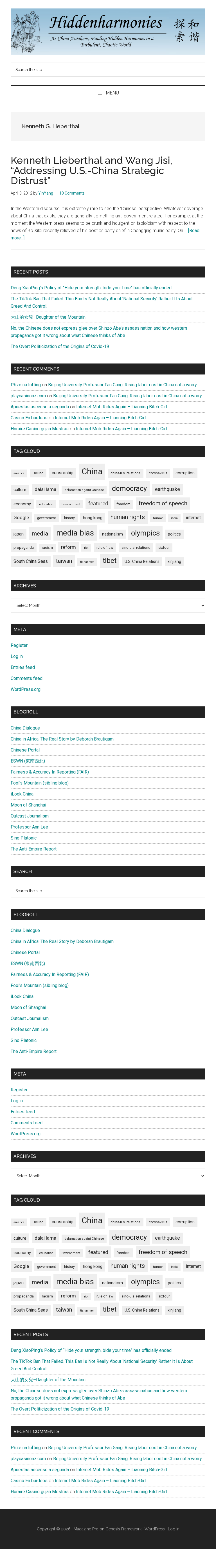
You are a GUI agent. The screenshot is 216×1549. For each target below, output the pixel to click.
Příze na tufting (26, 384)
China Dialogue (25, 728)
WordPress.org (25, 689)
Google (21, 517)
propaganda (24, 547)
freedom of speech (163, 503)
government (46, 518)
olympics (145, 533)
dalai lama (45, 489)
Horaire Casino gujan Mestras (40, 428)
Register (19, 645)
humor (158, 518)
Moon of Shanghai (28, 805)
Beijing (38, 473)
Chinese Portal (25, 750)
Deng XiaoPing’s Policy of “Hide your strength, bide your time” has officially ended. (91, 287)
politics (174, 534)
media (40, 533)
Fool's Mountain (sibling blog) (40, 783)
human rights (128, 517)
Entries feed (23, 667)
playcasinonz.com (28, 395)
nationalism (112, 534)
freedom (123, 504)
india (174, 518)
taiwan (64, 561)
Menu (112, 93)
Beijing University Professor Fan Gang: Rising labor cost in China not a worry (122, 384)
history (69, 518)
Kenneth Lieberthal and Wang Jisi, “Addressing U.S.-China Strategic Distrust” (91, 170)
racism (47, 548)
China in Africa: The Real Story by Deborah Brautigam (62, 739)
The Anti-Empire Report (34, 849)
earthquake (167, 489)
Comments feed (26, 678)
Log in (17, 656)
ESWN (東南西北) (28, 761)
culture (20, 489)
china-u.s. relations (126, 473)
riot (86, 548)
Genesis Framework (123, 1529)
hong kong (92, 517)
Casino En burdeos (29, 417)
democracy (129, 488)
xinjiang (174, 561)
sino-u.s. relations (136, 547)
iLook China (22, 794)
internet (193, 517)
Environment (71, 504)
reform (68, 547)
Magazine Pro (86, 1529)
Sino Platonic (24, 838)
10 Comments (72, 193)
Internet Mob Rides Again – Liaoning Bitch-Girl (121, 406)
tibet (109, 561)
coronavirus (158, 473)
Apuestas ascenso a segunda (40, 406)
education (46, 504)
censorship (62, 472)
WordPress (155, 1529)
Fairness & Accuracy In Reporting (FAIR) (50, 772)
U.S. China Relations (142, 561)
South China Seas (31, 561)
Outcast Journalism (30, 816)
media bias (75, 532)
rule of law (104, 547)
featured (98, 503)
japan (19, 534)
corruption (185, 473)
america (19, 473)
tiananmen (87, 562)
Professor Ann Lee (29, 827)
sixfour (164, 548)
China (92, 471)
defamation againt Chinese (84, 490)
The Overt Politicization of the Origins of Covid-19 (60, 346)
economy (22, 504)
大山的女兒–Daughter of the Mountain (48, 317)
